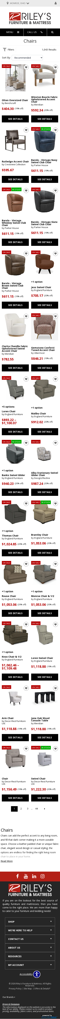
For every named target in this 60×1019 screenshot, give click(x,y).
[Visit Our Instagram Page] (42, 876)
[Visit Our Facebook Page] (18, 876)
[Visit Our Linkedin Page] (35, 876)
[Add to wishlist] (26, 67)
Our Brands (8, 997)
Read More (7, 861)
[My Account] (55, 3)
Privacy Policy (15, 988)
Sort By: (6, 57)
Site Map (28, 988)
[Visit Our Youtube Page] (26, 876)
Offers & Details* (42, 988)
